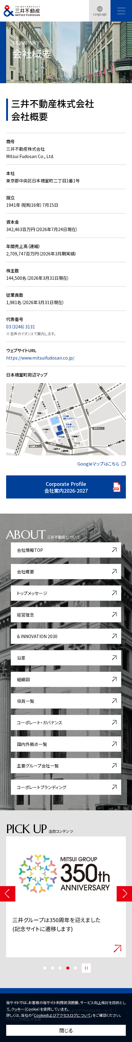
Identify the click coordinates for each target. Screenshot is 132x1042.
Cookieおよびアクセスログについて (62, 1015)
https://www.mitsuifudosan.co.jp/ (40, 358)
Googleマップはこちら (98, 464)
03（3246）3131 (20, 327)
